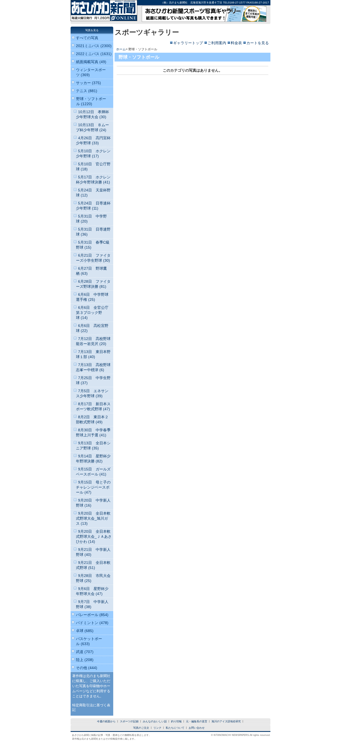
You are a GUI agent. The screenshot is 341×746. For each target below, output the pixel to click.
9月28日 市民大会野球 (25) (93, 578)
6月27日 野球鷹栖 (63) (91, 271)
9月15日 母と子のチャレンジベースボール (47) (93, 487)
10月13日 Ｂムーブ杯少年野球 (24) (92, 127)
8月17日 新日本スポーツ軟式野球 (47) (93, 406)
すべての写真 (87, 38)
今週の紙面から (106, 721)
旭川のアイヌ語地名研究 (226, 721)
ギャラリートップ (188, 43)
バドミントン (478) (92, 623)
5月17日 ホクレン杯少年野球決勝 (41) (93, 179)
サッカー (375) (88, 83)
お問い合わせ (197, 727)
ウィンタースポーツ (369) (91, 72)
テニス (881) (86, 91)
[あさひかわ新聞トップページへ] (104, 17)
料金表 (236, 43)
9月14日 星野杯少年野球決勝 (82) (93, 458)
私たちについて (175, 727)
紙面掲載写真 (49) (91, 62)
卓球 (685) (85, 631)
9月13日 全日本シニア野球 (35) (93, 445)
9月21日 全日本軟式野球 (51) (93, 565)
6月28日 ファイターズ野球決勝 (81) (93, 284)
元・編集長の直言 (196, 721)
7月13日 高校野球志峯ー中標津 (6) (93, 367)
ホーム (121, 49)
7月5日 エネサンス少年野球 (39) (92, 393)
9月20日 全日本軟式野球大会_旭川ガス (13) (93, 518)
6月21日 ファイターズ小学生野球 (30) (93, 258)
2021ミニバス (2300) (94, 46)
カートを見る (257, 43)
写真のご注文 (141, 727)
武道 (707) (85, 652)
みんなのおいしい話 (155, 721)
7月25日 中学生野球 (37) (93, 380)
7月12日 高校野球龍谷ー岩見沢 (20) (93, 341)
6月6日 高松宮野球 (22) (92, 328)
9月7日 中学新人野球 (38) (92, 604)
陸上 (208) (85, 660)
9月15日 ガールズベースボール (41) (93, 471)
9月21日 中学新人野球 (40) (93, 552)
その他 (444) (86, 668)
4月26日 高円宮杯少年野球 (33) (93, 140)
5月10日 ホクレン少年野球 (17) (93, 153)
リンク (157, 727)
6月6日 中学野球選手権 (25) (92, 297)
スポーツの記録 (129, 721)
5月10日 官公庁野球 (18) (93, 166)
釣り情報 (176, 721)
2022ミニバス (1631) (94, 54)
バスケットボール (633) (89, 641)
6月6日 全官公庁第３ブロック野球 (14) (92, 312)
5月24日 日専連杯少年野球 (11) (93, 205)
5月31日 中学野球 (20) (91, 218)
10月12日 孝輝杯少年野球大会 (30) (92, 114)
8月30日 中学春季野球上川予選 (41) (93, 432)
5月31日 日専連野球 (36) (93, 231)
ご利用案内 (217, 43)
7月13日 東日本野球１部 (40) (93, 354)
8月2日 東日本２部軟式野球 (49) (92, 419)
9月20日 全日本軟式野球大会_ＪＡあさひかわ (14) (94, 536)
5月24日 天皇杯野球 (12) (93, 192)
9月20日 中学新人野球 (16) (93, 502)
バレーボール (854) (92, 615)
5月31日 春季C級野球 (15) (92, 244)
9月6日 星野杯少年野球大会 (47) (92, 591)
